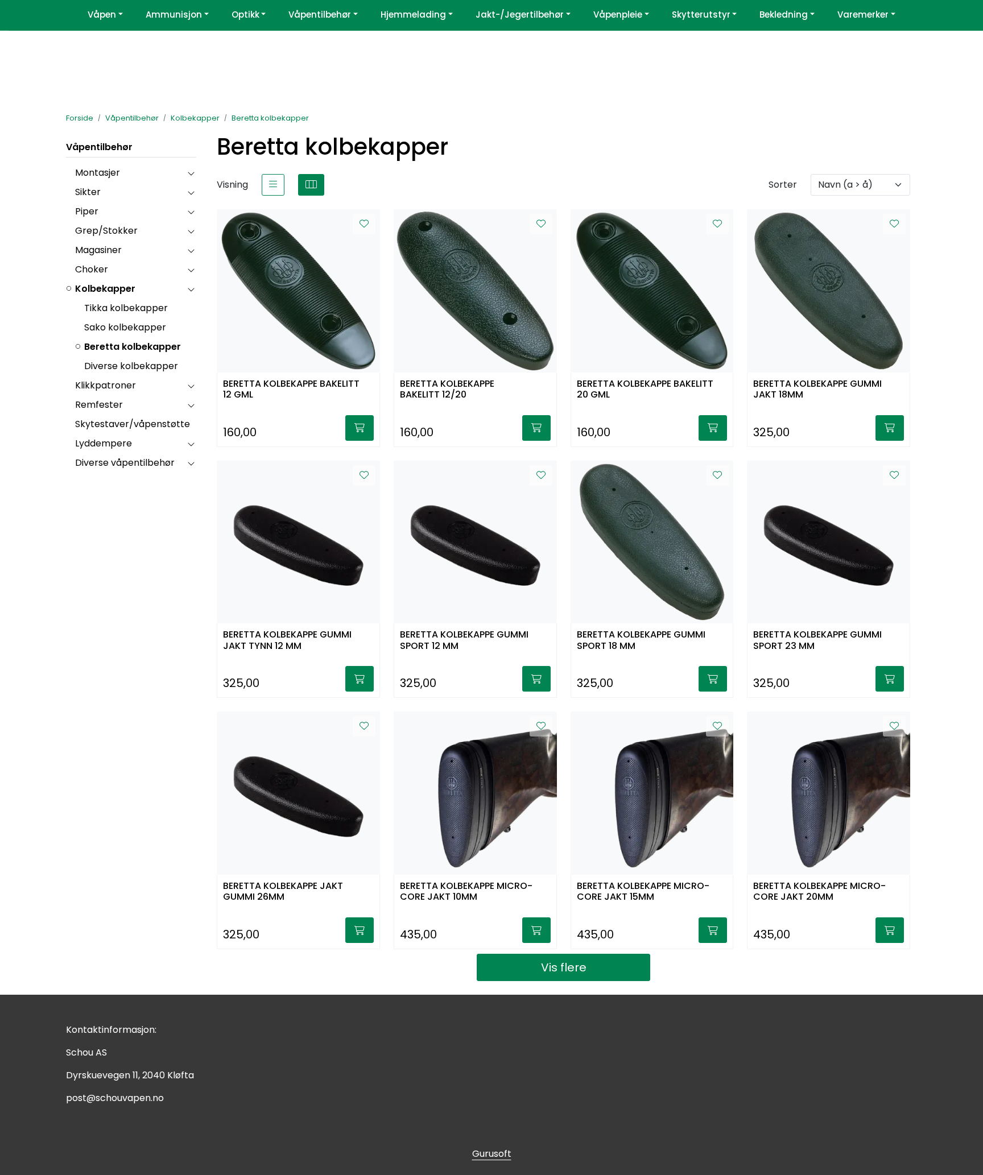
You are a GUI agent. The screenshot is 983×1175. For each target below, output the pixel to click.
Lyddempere (103, 443)
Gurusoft (491, 1153)
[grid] (311, 185)
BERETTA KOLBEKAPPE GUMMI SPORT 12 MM (464, 640)
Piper (86, 211)
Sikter (88, 191)
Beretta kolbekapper (132, 346)
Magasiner (98, 249)
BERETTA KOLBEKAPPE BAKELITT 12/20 (447, 389)
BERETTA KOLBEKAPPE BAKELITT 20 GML (645, 389)
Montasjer (97, 172)
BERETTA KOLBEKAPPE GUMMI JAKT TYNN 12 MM (287, 640)
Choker (91, 269)
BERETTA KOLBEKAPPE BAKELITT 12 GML (291, 389)
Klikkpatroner (105, 385)
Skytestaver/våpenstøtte (132, 424)
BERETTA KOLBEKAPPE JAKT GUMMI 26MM (283, 891)
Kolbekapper (105, 288)
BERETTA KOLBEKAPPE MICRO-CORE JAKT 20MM (819, 891)
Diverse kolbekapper (131, 366)
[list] (273, 185)
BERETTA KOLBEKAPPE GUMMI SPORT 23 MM (817, 640)
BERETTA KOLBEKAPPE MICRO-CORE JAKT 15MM (643, 891)
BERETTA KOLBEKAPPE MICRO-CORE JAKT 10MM (466, 891)
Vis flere (564, 967)
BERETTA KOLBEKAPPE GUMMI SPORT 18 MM (641, 640)
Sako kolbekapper (125, 327)
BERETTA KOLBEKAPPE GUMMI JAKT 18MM (817, 389)
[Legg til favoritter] (364, 224)
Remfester (99, 404)
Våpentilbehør (99, 147)
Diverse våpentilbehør (125, 462)
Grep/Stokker (106, 230)
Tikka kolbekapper (126, 308)
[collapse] (190, 173)
